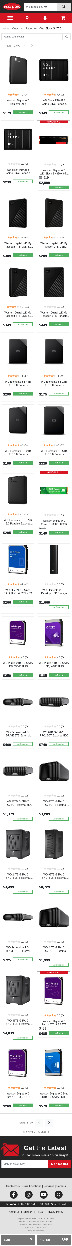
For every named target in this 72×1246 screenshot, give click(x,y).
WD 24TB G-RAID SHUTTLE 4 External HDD (18, 878)
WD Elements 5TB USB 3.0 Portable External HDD (18, 524)
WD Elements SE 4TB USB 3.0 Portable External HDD (18, 385)
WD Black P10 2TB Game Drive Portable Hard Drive (18, 173)
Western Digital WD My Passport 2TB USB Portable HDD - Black (53, 247)
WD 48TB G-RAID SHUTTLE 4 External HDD (18, 1024)
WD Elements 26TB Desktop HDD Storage (54, 592)
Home (5, 28)
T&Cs (39, 1211)
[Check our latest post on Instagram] (29, 1195)
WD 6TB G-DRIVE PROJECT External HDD (54, 734)
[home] (12, 6)
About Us (14, 1211)
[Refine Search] (66, 37)
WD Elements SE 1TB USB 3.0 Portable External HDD (54, 385)
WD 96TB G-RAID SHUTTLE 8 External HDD (54, 878)
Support (27, 1211)
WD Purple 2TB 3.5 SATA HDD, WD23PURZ (18, 664)
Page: (9, 45)
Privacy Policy (55, 1211)
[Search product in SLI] (64, 7)
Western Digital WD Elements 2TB (18, 102)
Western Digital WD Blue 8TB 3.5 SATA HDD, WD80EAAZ (54, 1097)
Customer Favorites (25, 28)
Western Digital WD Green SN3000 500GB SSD (54, 524)
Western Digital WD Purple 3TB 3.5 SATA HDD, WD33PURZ (18, 1097)
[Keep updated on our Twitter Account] (59, 1195)
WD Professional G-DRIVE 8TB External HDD (18, 951)
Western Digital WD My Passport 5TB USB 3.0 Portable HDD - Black (17, 316)
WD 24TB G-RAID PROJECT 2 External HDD (54, 951)
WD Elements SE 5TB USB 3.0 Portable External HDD (54, 454)
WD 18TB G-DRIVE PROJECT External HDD (18, 803)
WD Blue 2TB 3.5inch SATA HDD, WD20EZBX (18, 592)
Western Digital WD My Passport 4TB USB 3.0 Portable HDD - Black (17, 247)
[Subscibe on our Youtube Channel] (44, 1195)
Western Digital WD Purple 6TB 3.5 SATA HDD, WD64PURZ (54, 1025)
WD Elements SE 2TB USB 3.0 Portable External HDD (18, 454)
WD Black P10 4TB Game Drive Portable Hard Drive (54, 104)
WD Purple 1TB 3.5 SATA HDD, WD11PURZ (54, 664)
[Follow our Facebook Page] (14, 1195)
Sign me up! (59, 1163)
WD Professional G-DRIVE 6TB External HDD (18, 736)
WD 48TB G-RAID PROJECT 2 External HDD (54, 805)
